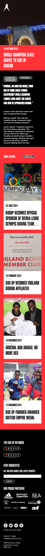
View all (29, 156)
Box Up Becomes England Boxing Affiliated (22, 285)
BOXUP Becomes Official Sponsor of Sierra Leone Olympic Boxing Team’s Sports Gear (22, 221)
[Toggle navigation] (38, 7)
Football (25, 78)
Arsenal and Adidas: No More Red (22, 350)
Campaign (10, 78)
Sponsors (11, 80)
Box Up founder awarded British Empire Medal (22, 415)
